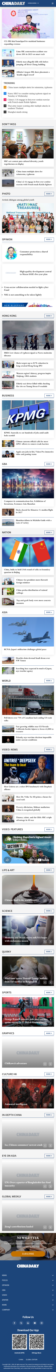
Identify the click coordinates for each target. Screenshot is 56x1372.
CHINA (21, 1359)
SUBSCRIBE (28, 1254)
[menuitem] (32, 3)
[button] (45, 901)
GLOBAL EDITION (31, 1359)
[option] (28, 889)
